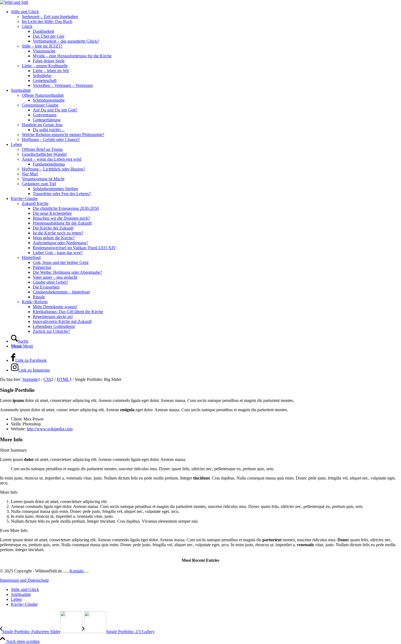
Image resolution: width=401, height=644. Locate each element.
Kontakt (76, 571)
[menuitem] (206, 48)
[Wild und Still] (14, 2)
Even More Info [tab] (14, 530)
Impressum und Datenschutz (24, 580)
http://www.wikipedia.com (50, 429)
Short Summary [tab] (13, 450)
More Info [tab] (8, 492)
